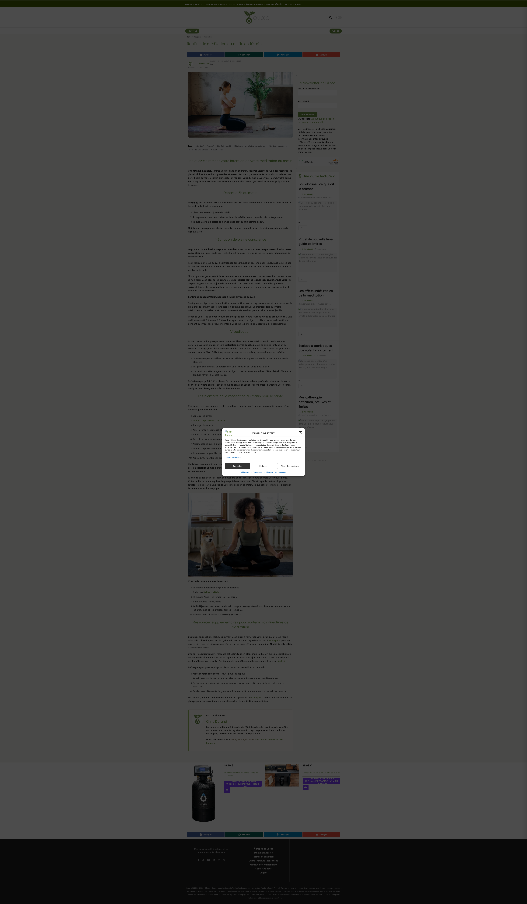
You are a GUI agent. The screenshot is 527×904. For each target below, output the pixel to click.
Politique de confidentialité (251, 472)
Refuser (263, 466)
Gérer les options (290, 466)
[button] (300, 433)
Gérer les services (233, 457)
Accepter (237, 466)
